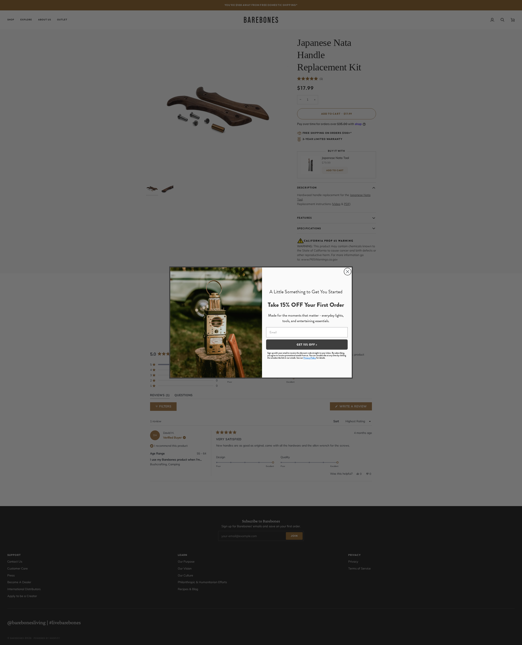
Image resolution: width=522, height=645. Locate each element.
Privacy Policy (309, 357)
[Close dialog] (347, 271)
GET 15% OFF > (307, 344)
